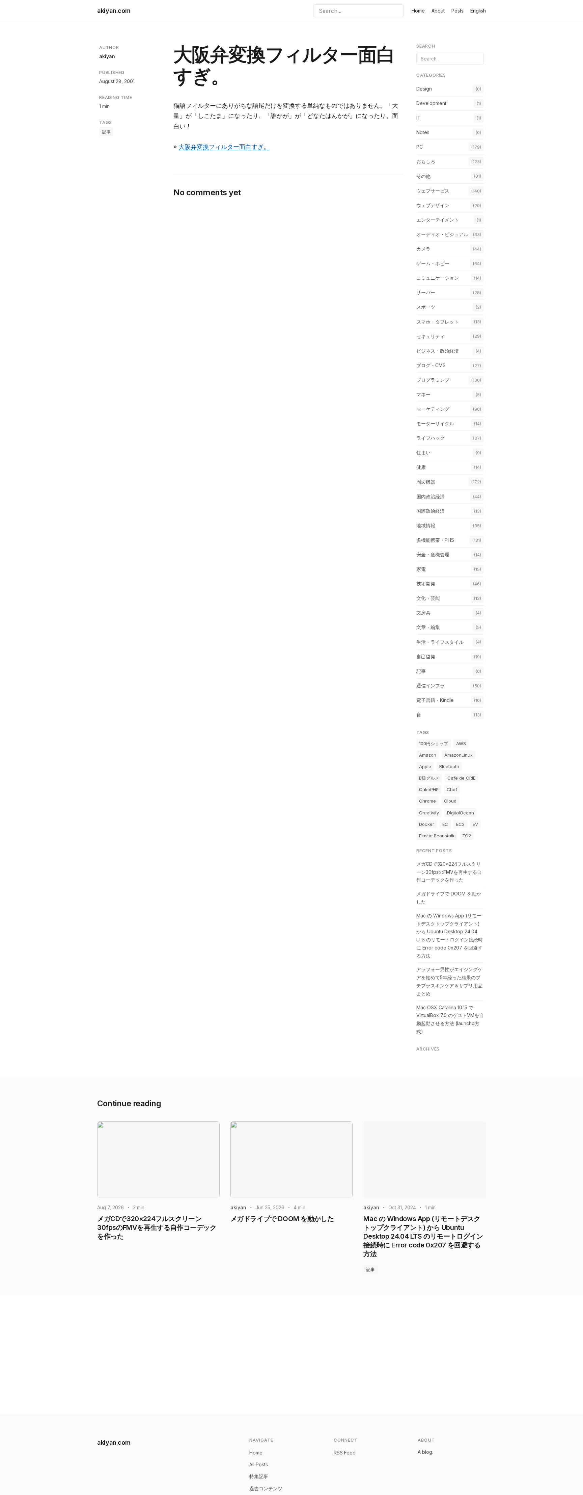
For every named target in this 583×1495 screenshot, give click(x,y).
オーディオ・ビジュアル (442, 234)
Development (431, 103)
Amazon (427, 755)
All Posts (258, 1464)
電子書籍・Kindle (435, 700)
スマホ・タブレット (437, 322)
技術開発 (425, 583)
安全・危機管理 (432, 554)
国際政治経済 (430, 511)
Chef (452, 789)
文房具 (423, 612)
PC (419, 147)
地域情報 (425, 525)
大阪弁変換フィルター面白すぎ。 (224, 146)
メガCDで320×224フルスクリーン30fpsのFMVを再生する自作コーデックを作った (449, 872)
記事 (106, 131)
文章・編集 (428, 627)
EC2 (460, 824)
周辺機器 (425, 482)
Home (418, 11)
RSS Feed (345, 1452)
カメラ (423, 249)
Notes (422, 132)
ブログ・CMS (431, 365)
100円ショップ (433, 743)
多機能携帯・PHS (435, 540)
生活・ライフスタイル (440, 642)
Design (424, 89)
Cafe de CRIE (461, 778)
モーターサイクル (435, 423)
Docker (426, 824)
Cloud (450, 801)
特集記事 (258, 1476)
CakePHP (429, 789)
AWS (461, 743)
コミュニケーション (437, 278)
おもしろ (425, 161)
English (478, 11)
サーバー (425, 292)
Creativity (429, 812)
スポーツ (425, 307)
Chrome (427, 801)
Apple (425, 766)
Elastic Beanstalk (436, 835)
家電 (421, 569)
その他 (423, 176)
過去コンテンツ (265, 1488)
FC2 (467, 835)
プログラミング (432, 380)
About (438, 11)
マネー (423, 394)
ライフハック (430, 438)
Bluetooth (449, 766)
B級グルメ (429, 778)
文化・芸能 (428, 598)
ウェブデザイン (432, 205)
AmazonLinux (458, 755)
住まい (423, 452)
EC (445, 824)
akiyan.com (113, 10)
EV (475, 824)
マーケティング (432, 409)
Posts (457, 11)
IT (418, 118)
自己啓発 (425, 656)
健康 (421, 467)
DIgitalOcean (460, 812)
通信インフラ (430, 685)
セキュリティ (430, 336)
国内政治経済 (430, 496)
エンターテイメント (437, 220)
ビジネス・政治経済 (437, 351)
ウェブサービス (432, 191)
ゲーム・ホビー (432, 263)
